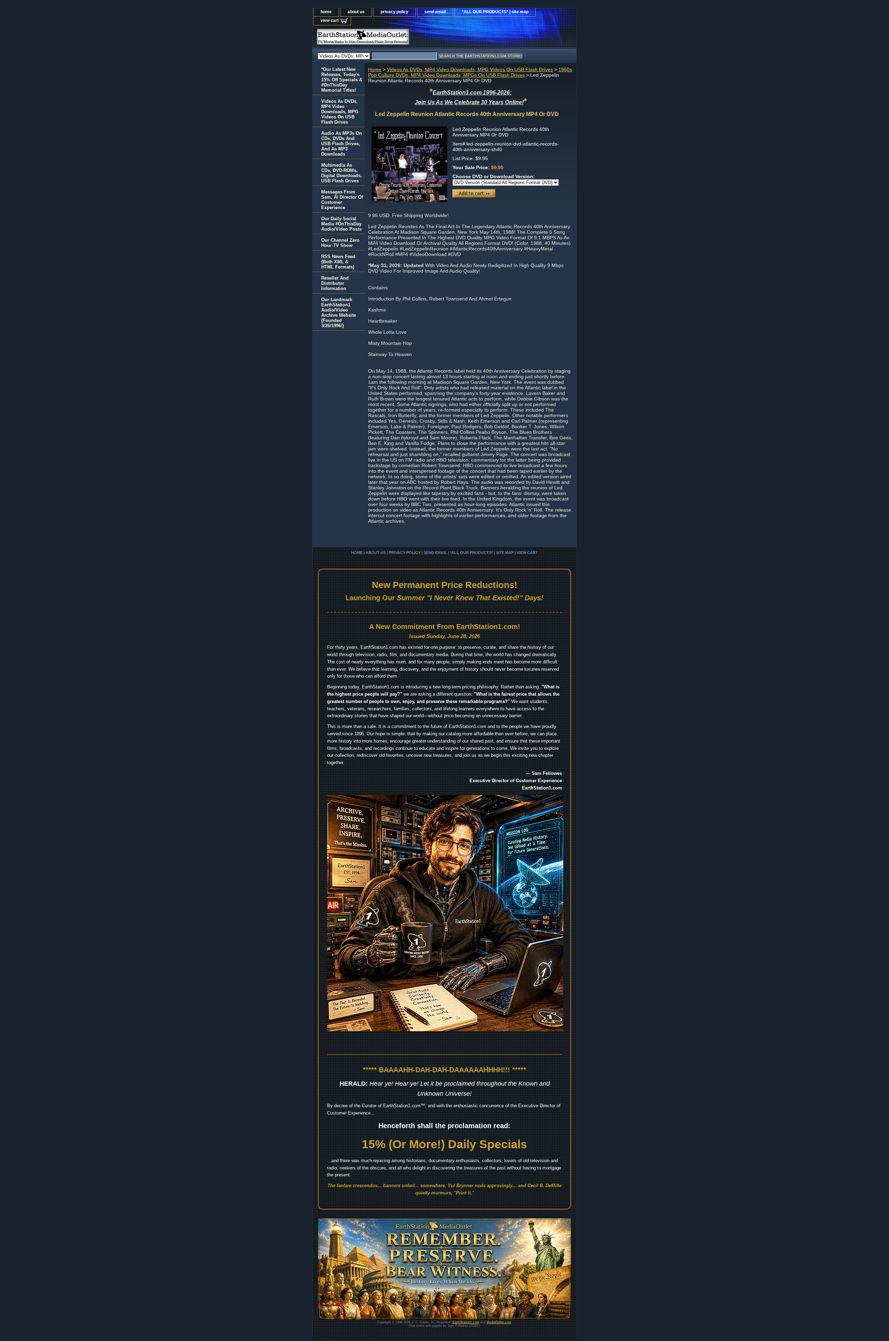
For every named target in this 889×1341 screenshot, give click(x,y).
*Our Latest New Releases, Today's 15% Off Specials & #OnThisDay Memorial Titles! (341, 80)
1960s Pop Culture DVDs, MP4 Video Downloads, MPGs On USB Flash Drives (470, 72)
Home (374, 69)
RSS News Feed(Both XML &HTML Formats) (338, 262)
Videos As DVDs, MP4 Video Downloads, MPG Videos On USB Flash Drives (470, 69)
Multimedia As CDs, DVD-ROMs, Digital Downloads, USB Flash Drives (341, 173)
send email (435, 11)
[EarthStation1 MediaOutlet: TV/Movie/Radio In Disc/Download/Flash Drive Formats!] (399, 38)
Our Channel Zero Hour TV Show (340, 243)
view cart (330, 20)
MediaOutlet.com (499, 1322)
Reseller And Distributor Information (335, 283)
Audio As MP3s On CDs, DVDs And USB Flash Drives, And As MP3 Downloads (341, 144)
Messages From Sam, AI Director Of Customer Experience (342, 199)
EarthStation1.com (465, 1322)
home (326, 11)
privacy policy (394, 11)
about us (356, 11)
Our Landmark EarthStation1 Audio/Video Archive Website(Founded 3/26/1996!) (338, 312)
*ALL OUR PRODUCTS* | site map (495, 11)
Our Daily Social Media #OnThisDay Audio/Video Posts (341, 224)
